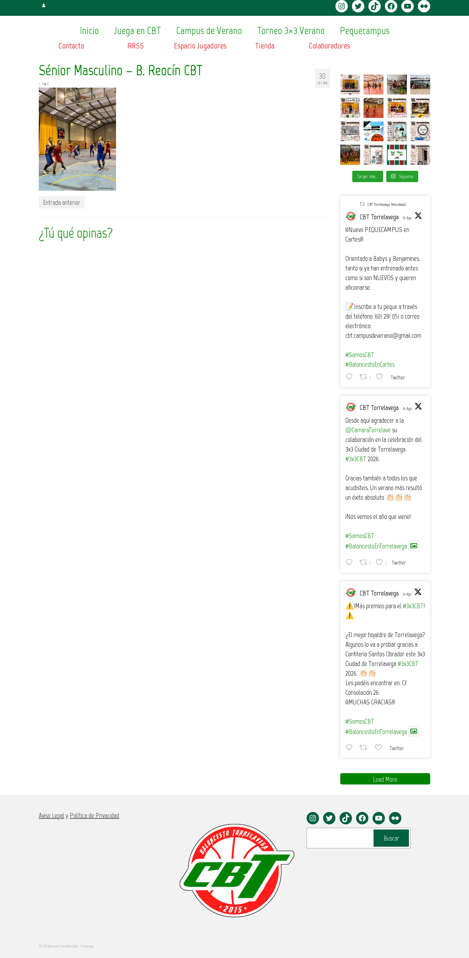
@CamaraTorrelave (368, 430)
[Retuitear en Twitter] (362, 204)
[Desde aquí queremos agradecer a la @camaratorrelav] (397, 108)
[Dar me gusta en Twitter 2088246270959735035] (380, 747)
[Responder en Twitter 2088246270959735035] (351, 747)
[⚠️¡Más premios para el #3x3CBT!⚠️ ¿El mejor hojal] (420, 108)
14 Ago (407, 594)
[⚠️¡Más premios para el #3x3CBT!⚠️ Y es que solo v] (350, 131)
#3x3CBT (355, 459)
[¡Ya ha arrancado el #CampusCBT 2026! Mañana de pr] (374, 108)
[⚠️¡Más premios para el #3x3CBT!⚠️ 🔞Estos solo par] (420, 155)
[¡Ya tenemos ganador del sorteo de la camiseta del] (350, 108)
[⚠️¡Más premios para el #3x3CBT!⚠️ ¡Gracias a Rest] (420, 131)
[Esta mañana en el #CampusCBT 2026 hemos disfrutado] (420, 84)
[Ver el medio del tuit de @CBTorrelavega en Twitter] (414, 546)
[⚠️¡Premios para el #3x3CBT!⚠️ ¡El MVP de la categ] (374, 155)
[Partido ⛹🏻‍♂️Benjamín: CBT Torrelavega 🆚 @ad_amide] (397, 155)
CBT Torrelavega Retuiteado (386, 204)
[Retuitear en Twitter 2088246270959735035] (365, 747)
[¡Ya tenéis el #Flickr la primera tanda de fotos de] (374, 84)
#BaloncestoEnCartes (369, 364)
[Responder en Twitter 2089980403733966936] (351, 376)
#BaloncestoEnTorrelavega (376, 546)
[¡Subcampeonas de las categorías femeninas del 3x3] (350, 84)
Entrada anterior (61, 202)
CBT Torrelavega (379, 217)
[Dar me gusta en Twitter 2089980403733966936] (381, 376)
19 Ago (407, 217)
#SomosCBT (359, 354)
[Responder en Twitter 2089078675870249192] (351, 562)
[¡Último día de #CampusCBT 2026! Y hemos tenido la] (397, 84)
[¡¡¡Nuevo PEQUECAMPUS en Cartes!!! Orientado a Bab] (374, 131)
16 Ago (407, 408)
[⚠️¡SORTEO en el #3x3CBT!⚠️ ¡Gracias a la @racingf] (397, 131)
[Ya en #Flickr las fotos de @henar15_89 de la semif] (350, 155)
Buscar (391, 838)
